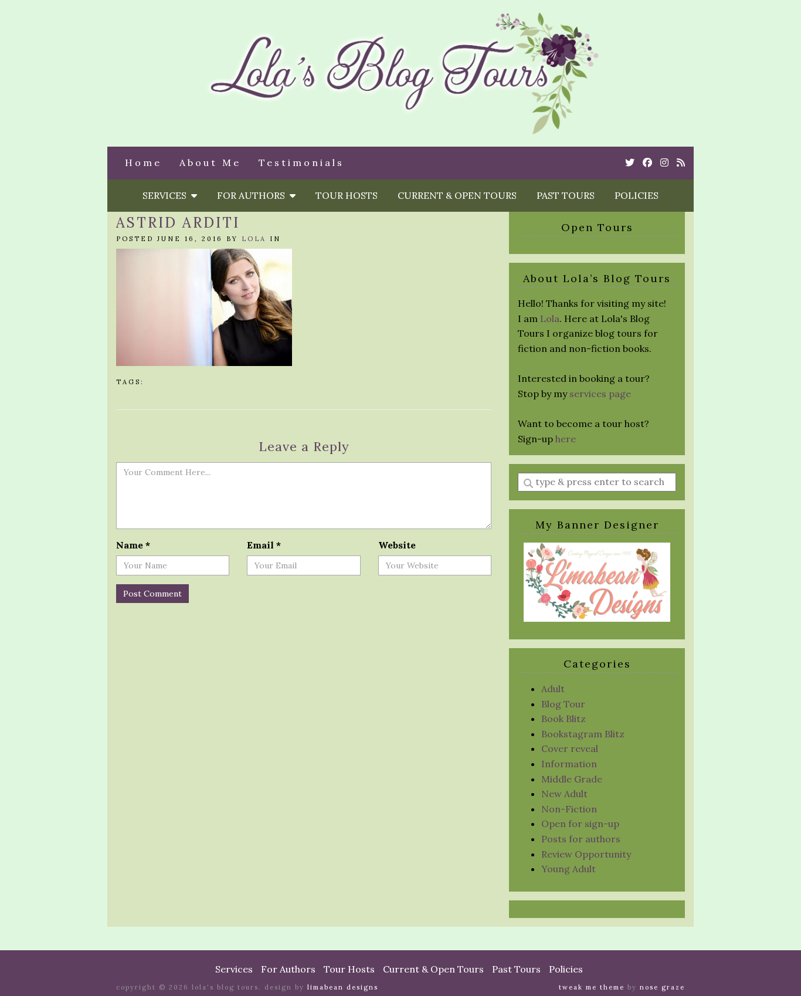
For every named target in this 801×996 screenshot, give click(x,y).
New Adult (564, 793)
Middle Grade (571, 779)
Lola (254, 239)
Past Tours (566, 195)
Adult (553, 689)
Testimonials (301, 162)
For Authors (253, 195)
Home (143, 162)
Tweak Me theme (591, 987)
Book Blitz (563, 718)
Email (264, 545)
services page (600, 393)
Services (166, 195)
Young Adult (568, 869)
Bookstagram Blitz (582, 734)
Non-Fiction (569, 809)
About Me (210, 162)
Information (569, 764)
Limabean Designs (342, 987)
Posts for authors (580, 839)
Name (133, 545)
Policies (637, 195)
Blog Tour (563, 704)
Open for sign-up (580, 823)
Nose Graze (662, 987)
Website (397, 545)
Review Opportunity (586, 854)
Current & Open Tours (457, 195)
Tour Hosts (346, 195)
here (565, 439)
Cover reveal (569, 748)
